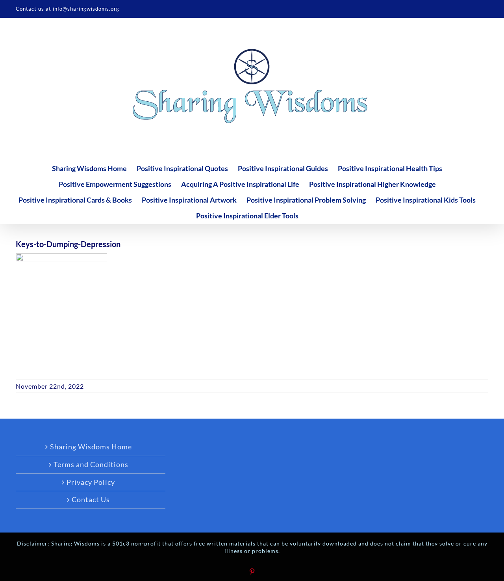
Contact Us (91, 499)
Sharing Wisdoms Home (91, 446)
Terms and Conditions (91, 464)
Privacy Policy (91, 482)
